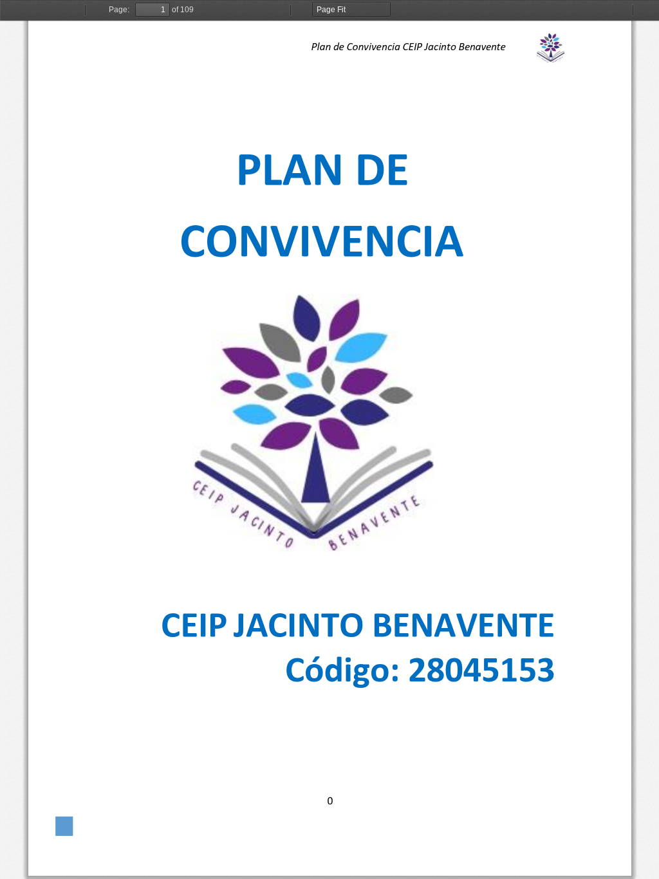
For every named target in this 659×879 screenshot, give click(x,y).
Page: (119, 9)
